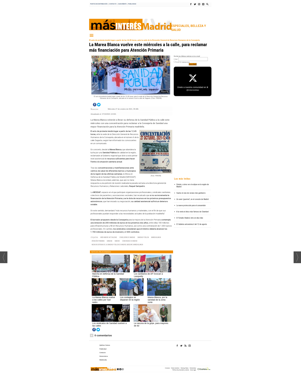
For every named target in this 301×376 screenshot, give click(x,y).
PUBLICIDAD (132, 4)
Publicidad (102, 349)
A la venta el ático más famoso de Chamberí (192, 212)
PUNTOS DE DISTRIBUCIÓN (98, 4)
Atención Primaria (98, 241)
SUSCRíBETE (122, 4)
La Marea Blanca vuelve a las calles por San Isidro (103, 299)
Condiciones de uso (186, 62)
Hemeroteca (103, 356)
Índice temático (175, 368)
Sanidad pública (143, 237)
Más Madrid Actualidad (108, 237)
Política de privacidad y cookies (180, 370)
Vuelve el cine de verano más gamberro (191, 193)
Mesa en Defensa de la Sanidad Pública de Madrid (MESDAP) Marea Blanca (117, 245)
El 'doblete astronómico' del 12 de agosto (191, 224)
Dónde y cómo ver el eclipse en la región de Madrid (192, 185)
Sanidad (109, 241)
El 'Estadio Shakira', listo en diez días (189, 218)
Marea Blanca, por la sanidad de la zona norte (157, 299)
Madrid (117, 241)
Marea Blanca (156, 237)
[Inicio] (91, 35)
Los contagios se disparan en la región (130, 298)
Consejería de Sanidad (127, 237)
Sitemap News (184, 368)
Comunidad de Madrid (129, 241)
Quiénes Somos (104, 345)
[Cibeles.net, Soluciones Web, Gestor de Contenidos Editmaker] (204, 369)
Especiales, (180, 26)
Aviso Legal (193, 370)
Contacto (102, 352)
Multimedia (103, 360)
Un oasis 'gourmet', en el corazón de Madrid (192, 199)
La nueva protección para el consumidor (191, 205)
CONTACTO (113, 4)
